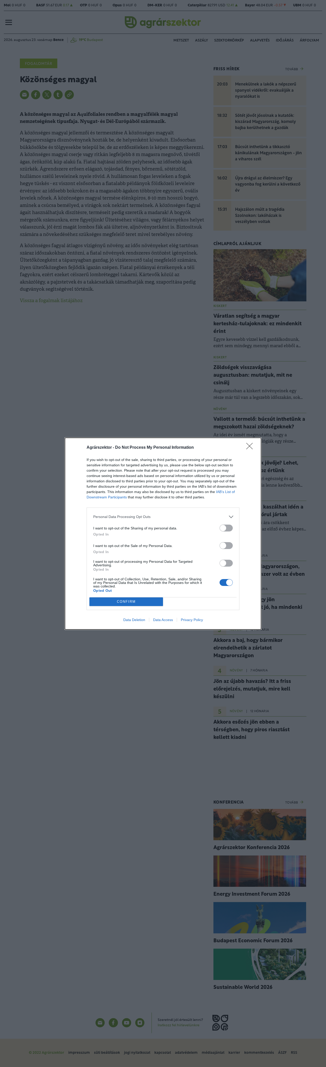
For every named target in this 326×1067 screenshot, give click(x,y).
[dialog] (163, 533)
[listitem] (163, 517)
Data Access (163, 620)
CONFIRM (126, 601)
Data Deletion (134, 620)
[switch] (226, 528)
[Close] (251, 448)
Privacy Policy (192, 620)
